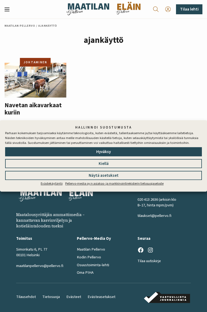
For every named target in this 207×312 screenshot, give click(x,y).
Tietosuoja (51, 297)
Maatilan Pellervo (20, 26)
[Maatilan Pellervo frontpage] (87, 9)
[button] (9, 9)
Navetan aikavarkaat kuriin (33, 109)
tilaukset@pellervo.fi (154, 216)
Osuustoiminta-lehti (93, 265)
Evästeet (73, 297)
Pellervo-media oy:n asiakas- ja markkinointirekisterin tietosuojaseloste (114, 183)
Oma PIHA (85, 272)
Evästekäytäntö (52, 183)
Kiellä (104, 164)
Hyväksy (103, 152)
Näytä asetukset (104, 175)
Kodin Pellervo (89, 257)
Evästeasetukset (101, 297)
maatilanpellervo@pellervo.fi (39, 266)
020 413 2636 (147, 199)
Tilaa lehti (189, 9)
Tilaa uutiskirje (149, 261)
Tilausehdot (26, 297)
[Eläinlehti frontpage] (128, 9)
